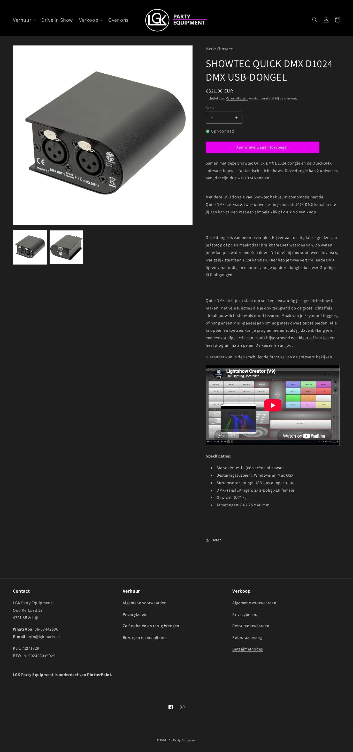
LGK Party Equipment (181, 740)
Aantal (210, 107)
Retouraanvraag (247, 637)
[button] (24, 19)
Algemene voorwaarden (145, 603)
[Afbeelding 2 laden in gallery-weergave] (66, 247)
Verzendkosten (237, 98)
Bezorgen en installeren (145, 637)
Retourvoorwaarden (250, 626)
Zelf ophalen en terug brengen (151, 626)
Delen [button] (216, 540)
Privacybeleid (135, 614)
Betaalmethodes (247, 649)
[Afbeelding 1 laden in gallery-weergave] (30, 247)
